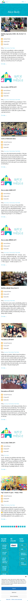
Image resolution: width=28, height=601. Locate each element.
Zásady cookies (8, 599)
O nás (22, 549)
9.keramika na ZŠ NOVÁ (7, 340)
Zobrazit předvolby (14, 596)
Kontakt (23, 558)
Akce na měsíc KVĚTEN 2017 (9, 87)
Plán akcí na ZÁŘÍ (4, 553)
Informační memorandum (23, 554)
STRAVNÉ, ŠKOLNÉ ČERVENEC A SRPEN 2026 (4, 560)
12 (24, 526)
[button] (26, 576)
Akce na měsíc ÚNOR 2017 (8, 443)
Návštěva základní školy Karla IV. (10, 288)
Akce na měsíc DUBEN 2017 (8, 190)
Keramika (6, 352)
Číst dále (3, 64)
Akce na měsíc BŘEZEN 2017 (8, 240)
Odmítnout (14, 592)
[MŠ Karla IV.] (5, 2)
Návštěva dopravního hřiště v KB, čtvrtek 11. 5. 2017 (13, 34)
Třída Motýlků (6, 48)
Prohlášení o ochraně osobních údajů (16, 599)
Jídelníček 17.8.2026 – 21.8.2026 (4, 568)
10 (20, 526)
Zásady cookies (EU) (23, 563)
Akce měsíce (6, 99)
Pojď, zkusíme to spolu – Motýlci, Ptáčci (12, 492)
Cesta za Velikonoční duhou (8, 139)
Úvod (22, 545)
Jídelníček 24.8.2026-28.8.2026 (4, 546)
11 (22, 526)
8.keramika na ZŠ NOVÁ (7, 391)
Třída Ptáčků (12, 48)
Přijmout (14, 588)
